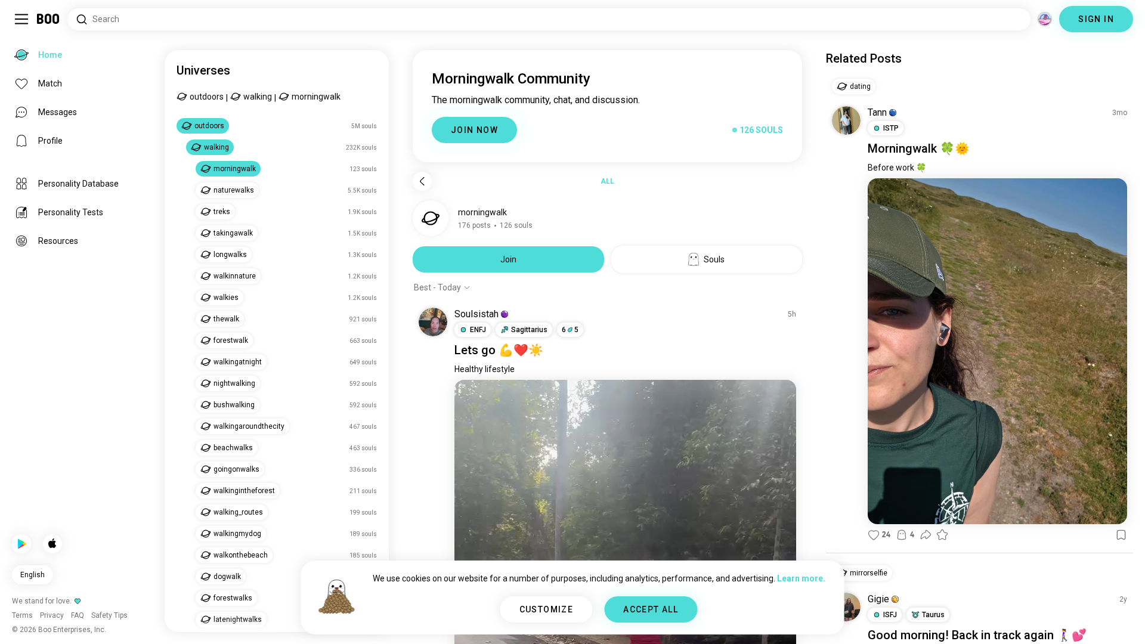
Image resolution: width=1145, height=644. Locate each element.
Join (508, 259)
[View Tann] (846, 120)
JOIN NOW (474, 130)
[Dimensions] (1045, 19)
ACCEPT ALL (650, 609)
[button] (504, 314)
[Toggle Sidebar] (21, 19)
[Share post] (926, 535)
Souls (714, 259)
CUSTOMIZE (546, 609)
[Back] (422, 181)
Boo (48, 19)
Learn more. (801, 578)
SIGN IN (1096, 19)
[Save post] (1121, 535)
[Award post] (942, 535)
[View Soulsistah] (433, 322)
